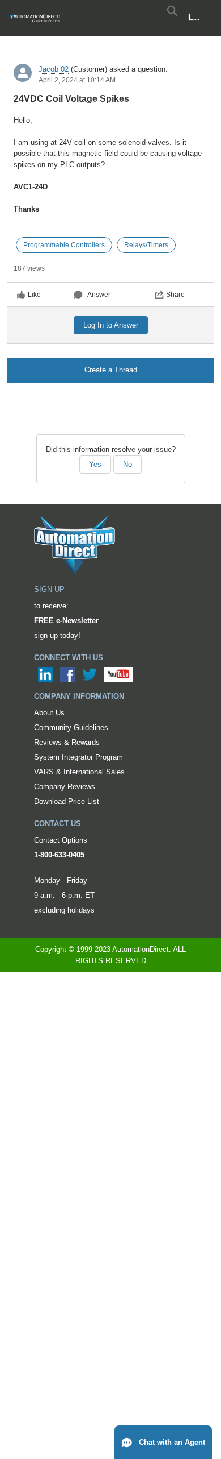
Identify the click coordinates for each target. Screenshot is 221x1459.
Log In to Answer (110, 325)
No (127, 464)
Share (175, 295)
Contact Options (60, 840)
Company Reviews (64, 786)
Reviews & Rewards (67, 742)
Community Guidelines (71, 727)
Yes (95, 464)
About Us (49, 712)
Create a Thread (110, 370)
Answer (98, 295)
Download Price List (66, 801)
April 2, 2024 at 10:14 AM (77, 80)
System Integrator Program (78, 757)
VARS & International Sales (79, 772)
